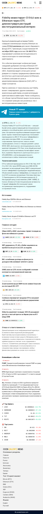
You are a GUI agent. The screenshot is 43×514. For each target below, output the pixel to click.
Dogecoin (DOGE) (8, 492)
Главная (5, 455)
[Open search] (35, 3)
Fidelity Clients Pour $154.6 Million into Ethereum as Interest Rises (21, 208)
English (5, 503)
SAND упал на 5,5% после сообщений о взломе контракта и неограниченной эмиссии (20, 271)
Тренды (5, 471)
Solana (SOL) (7, 487)
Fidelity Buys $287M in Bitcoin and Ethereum (16, 199)
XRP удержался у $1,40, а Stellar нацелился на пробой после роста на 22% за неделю (19, 246)
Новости (6, 458)
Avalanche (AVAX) (9, 497)
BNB (4, 484)
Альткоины (7, 465)
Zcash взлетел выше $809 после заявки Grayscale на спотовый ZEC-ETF (21, 285)
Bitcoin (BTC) (7, 479)
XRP (4, 489)
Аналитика (6, 468)
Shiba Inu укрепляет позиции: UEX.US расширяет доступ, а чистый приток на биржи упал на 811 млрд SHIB (20, 314)
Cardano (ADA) (8, 495)
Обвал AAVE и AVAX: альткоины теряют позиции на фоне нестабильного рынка (21, 232)
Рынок (5, 460)
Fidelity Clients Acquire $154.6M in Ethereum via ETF (19, 216)
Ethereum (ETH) (8, 482)
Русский (6, 506)
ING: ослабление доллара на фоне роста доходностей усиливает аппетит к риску (17, 260)
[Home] (3, 13)
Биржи (5, 473)
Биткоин (6, 463)
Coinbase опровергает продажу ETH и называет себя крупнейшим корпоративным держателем (20, 299)
